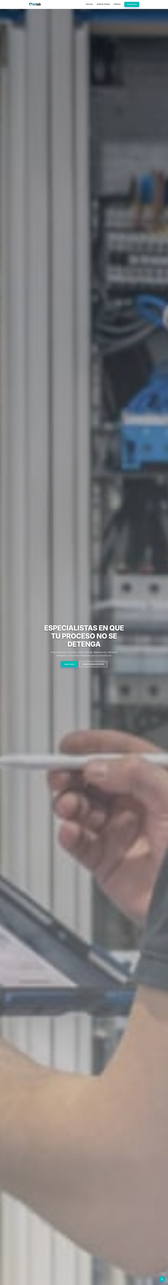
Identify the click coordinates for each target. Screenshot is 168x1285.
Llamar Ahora (132, 4)
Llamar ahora (69, 664)
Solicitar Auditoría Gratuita (93, 664)
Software (117, 4)
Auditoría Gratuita (103, 4)
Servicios (89, 4)
